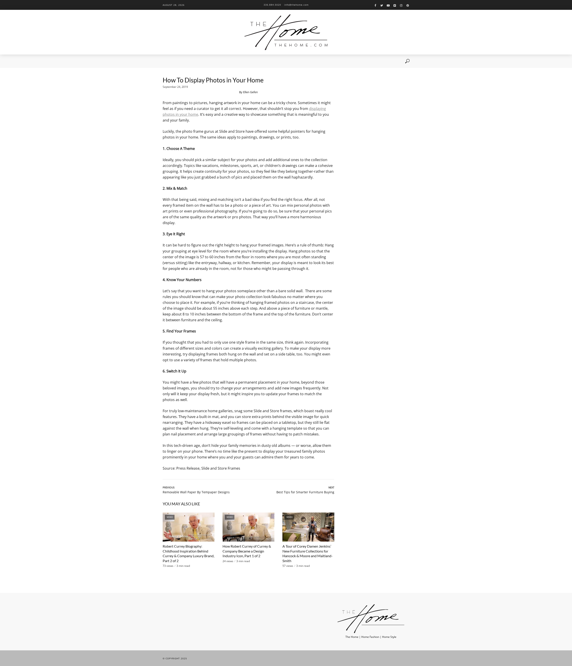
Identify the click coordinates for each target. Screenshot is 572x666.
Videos (196, 61)
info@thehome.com (296, 4)
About (181, 61)
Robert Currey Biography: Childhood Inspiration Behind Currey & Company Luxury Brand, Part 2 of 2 (188, 553)
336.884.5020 (272, 4)
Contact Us (250, 61)
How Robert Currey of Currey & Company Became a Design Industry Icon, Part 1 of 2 (247, 551)
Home (166, 61)
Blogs (211, 61)
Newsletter (229, 61)
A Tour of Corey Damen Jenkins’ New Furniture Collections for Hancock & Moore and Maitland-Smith (307, 553)
